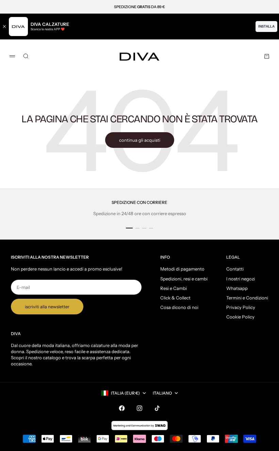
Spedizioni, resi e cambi (184, 278)
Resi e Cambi (173, 288)
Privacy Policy (240, 307)
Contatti (235, 269)
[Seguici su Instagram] (139, 408)
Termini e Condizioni (247, 297)
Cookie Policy (240, 316)
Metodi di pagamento (182, 269)
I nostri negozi (240, 278)
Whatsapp (237, 288)
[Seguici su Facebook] (121, 408)
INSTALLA (266, 26)
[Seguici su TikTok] (157, 408)
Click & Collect (175, 297)
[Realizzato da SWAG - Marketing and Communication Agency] (139, 425)
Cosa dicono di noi (179, 307)
